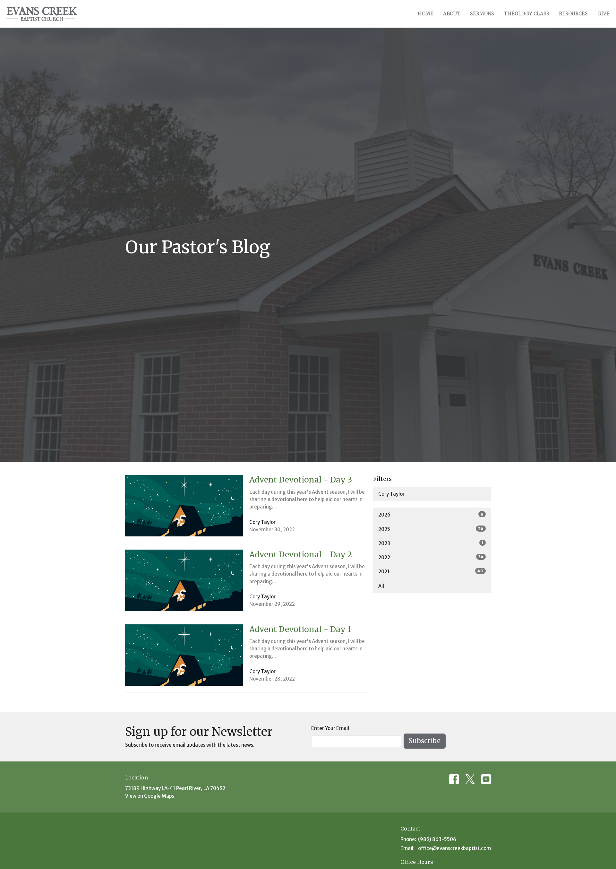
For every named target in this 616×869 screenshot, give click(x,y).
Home (425, 14)
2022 (430, 557)
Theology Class (526, 14)
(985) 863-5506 (437, 839)
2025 (430, 529)
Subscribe (425, 741)
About (451, 14)
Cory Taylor (391, 494)
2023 (430, 543)
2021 (430, 571)
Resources (573, 14)
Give (603, 14)
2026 (430, 514)
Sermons (482, 14)
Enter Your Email (330, 728)
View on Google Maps (149, 796)
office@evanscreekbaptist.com (454, 848)
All (381, 586)
